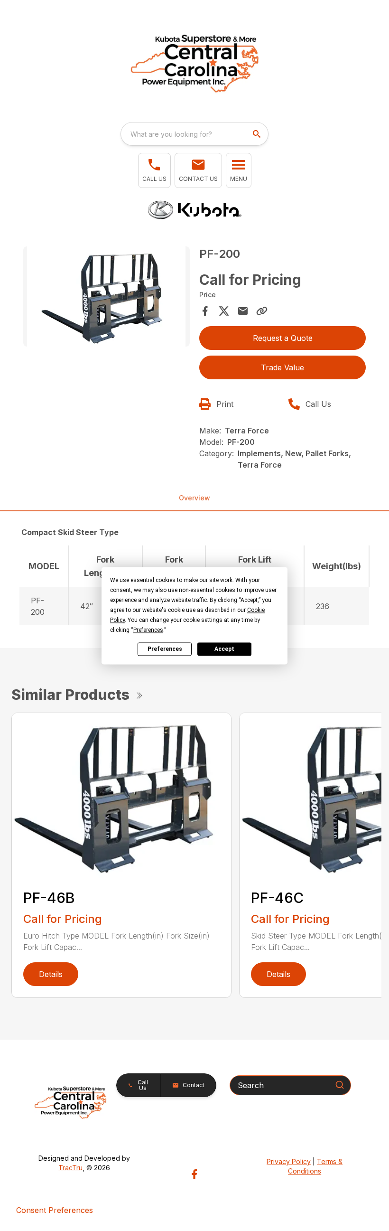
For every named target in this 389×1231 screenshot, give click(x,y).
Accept (224, 649)
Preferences (165, 649)
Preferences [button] (148, 630)
